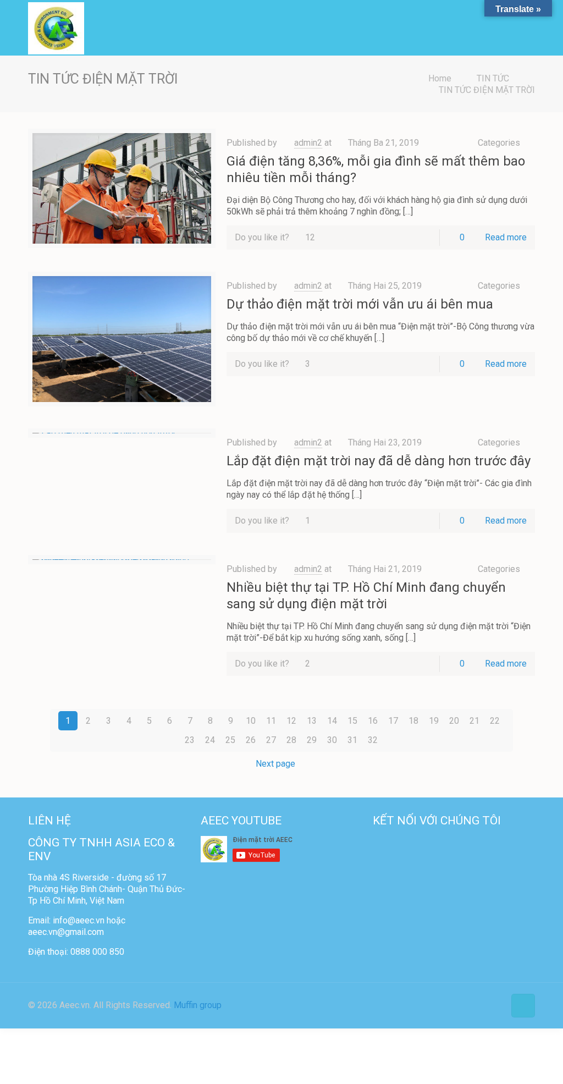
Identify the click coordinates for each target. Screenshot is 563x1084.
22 (495, 721)
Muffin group (198, 1005)
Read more (506, 237)
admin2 (308, 142)
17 (393, 721)
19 (434, 721)
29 (312, 740)
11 (271, 721)
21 (474, 721)
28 (291, 740)
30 (332, 740)
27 (271, 740)
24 (210, 740)
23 (190, 740)
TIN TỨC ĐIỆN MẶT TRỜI (487, 90)
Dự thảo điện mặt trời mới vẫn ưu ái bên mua (360, 304)
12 (291, 721)
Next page (275, 763)
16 (373, 721)
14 (332, 721)
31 (352, 740)
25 (230, 740)
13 (312, 721)
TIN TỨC (493, 78)
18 (413, 721)
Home (439, 78)
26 (251, 740)
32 (373, 740)
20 (454, 721)
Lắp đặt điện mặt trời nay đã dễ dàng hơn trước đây (379, 461)
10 (251, 721)
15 (352, 721)
